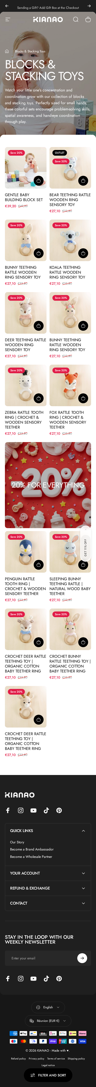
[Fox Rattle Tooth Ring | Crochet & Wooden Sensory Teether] (70, 385)
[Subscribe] (82, 958)
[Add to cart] (39, 181)
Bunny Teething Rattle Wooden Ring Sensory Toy (23, 272)
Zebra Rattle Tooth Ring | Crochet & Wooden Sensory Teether (24, 420)
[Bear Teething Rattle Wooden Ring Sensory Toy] (70, 168)
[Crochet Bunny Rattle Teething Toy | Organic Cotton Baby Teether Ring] (70, 629)
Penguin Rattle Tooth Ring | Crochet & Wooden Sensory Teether (25, 586)
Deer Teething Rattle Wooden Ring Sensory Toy (25, 345)
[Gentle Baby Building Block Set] (26, 168)
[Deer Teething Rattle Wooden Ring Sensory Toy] (26, 313)
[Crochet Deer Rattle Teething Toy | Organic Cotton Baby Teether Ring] (26, 629)
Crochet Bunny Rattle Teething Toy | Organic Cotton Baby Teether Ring (70, 664)
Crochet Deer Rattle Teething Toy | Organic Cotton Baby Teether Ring (25, 664)
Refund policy (18, 1058)
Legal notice (48, 1065)
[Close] (85, 529)
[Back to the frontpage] (7, 51)
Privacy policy (36, 1058)
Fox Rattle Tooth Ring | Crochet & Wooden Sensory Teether (67, 420)
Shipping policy (76, 1058)
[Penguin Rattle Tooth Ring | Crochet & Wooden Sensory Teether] (26, 552)
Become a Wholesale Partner (31, 857)
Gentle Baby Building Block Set (24, 197)
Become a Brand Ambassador (32, 849)
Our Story (17, 842)
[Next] (89, 6)
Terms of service (56, 1058)
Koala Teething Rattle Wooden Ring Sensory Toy (67, 272)
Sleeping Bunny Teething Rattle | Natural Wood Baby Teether (70, 586)
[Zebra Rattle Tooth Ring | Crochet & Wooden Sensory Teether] (26, 385)
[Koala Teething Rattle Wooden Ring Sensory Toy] (70, 240)
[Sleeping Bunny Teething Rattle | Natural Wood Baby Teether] (70, 552)
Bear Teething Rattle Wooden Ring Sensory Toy (70, 200)
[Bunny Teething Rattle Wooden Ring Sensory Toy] (26, 240)
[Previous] (6, 6)
